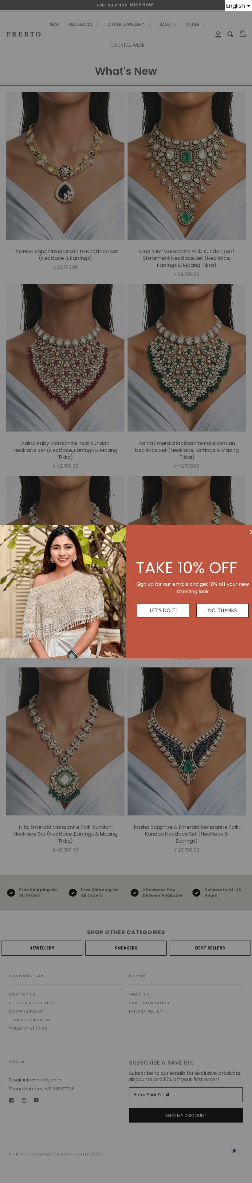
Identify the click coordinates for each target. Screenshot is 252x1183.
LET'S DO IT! (163, 610)
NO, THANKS (222, 610)
